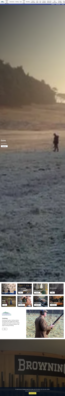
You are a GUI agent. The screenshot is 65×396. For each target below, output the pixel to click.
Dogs (21, 1)
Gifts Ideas (37, 2)
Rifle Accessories (54, 2)
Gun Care (40, 2)
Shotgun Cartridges (60, 2)
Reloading (28, 1)
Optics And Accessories (49, 2)
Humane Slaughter (44, 2)
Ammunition (12, 1)
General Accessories (33, 2)
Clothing (17, 1)
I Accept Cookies (32, 393)
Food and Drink (24, 1)
